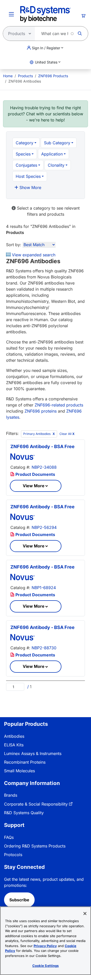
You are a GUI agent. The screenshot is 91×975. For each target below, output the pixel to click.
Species (23, 153)
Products (25, 76)
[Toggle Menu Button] (11, 14)
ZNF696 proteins (41, 411)
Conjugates (26, 165)
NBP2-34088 (44, 467)
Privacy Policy (45, 946)
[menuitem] (8, 75)
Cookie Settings (45, 966)
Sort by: (13, 244)
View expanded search (33, 254)
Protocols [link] (13, 854)
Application (52, 153)
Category (24, 142)
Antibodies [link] (14, 736)
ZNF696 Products (53, 76)
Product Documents (34, 474)
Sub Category (57, 142)
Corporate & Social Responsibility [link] (36, 804)
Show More (29, 187)
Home (8, 76)
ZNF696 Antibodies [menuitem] (24, 81)
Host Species (28, 176)
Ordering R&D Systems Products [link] (34, 845)
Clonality (56, 165)
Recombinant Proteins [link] (25, 762)
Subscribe (19, 899)
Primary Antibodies (37, 434)
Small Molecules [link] (19, 770)
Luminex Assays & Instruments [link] (32, 753)
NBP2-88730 (44, 647)
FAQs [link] (9, 837)
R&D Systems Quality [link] (24, 812)
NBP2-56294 (44, 527)
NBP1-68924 (44, 587)
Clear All (67, 434)
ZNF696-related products (59, 404)
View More (33, 485)
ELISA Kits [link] (14, 744)
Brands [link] (10, 795)
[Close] (84, 913)
